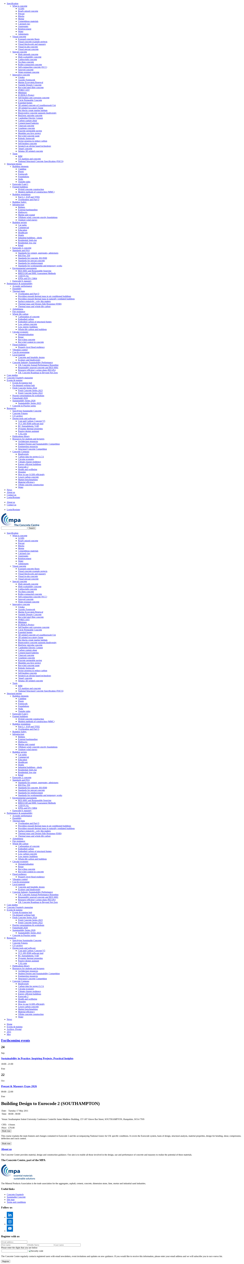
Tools (14, 153)
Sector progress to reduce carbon (32, 141)
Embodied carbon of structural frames (35, 322)
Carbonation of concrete (29, 316)
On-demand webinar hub (23, 385)
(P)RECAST (24, 90)
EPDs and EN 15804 (27, 278)
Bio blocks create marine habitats (32, 110)
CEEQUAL (23, 276)
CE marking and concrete (29, 159)
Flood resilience (19, 344)
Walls (20, 179)
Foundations (23, 176)
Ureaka (21, 77)
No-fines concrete (26, 62)
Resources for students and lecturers (28, 439)
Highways (22, 212)
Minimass (22, 92)
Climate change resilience (29, 462)
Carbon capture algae (27, 120)
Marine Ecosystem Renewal (30, 82)
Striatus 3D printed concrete (30, 151)
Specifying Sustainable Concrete (26, 411)
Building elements (20, 166)
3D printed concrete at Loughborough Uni (37, 105)
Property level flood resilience (31, 347)
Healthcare (23, 232)
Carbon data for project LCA (31, 456)
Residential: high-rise (27, 240)
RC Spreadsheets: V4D (28, 426)
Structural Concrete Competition (32, 449)
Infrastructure (18, 204)
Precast (21, 13)
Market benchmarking (28, 479)
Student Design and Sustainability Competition (39, 444)
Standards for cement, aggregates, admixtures (38, 253)
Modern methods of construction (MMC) (36, 192)
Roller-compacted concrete (30, 64)
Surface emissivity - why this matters (34, 301)
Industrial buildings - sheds (30, 238)
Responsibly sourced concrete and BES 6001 (38, 367)
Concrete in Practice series (24, 406)
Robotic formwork (26, 138)
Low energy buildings (28, 327)
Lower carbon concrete (28, 477)
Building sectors (19, 222)
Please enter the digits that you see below (19, 1247)
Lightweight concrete (27, 59)
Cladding (22, 169)
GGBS (21, 8)
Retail (20, 245)
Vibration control (20, 350)
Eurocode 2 (23, 467)
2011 (9, 1032)
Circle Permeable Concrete (30, 100)
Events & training (14, 380)
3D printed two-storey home (30, 108)
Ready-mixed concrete (28, 11)
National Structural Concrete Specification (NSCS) (40, 161)
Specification (12, 3)
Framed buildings (20, 187)
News (9, 490)
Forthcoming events (15, 1040)
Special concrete (19, 52)
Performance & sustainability (19, 283)
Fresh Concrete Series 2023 (30, 390)
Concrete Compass (20, 451)
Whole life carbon (20, 314)
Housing (22, 472)
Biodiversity (23, 454)
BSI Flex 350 (24, 255)
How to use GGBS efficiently (31, 474)
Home (9, 1024)
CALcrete (22, 434)
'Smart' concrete (25, 148)
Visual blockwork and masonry (32, 44)
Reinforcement (24, 29)
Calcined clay (24, 24)
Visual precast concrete (28, 49)
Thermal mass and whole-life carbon (34, 306)
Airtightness (17, 309)
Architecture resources (28, 441)
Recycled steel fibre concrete (31, 87)
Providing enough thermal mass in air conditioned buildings (44, 296)
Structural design (14, 164)
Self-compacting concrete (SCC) (32, 67)
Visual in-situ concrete (28, 47)
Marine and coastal (26, 215)
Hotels (21, 235)
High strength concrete (28, 54)
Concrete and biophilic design (31, 357)
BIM (20, 156)
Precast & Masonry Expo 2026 (19, 1086)
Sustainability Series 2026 (23, 400)
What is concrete (19, 6)
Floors (21, 171)
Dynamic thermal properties (30, 428)
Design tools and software (24, 418)
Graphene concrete (26, 128)
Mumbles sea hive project (29, 133)
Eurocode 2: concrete (21, 248)
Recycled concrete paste (29, 136)
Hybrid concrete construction (31, 189)
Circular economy (20, 332)
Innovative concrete (21, 75)
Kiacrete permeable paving (30, 131)
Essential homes (25, 103)
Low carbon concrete (27, 324)
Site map (11, 1199)
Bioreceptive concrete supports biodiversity (37, 113)
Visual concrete (19, 36)
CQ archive (17, 416)
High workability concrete (29, 57)
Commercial (23, 227)
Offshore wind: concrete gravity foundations (37, 217)
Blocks (21, 16)
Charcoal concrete (26, 125)
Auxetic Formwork (26, 80)
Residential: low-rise (27, 243)
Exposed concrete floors (29, 39)
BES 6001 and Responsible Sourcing (34, 271)
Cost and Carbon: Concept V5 (31, 421)
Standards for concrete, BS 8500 (32, 258)
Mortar (21, 19)
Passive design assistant (28, 431)
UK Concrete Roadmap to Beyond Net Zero (38, 372)
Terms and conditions (16, 1202)
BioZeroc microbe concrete (30, 115)
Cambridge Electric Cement (30, 118)
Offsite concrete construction (31, 484)
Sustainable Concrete (16, 1197)
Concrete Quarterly (15, 1194)
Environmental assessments (24, 268)
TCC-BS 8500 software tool (30, 423)
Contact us (11, 495)
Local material (18, 355)
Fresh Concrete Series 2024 (24, 388)
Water (20, 31)
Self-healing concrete (27, 143)
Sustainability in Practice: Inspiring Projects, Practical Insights (37, 1058)
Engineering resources (28, 446)
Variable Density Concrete (30, 85)
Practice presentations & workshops (28, 395)
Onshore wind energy (27, 220)
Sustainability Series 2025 (29, 403)
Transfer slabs (24, 181)
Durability (16, 288)
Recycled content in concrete (31, 342)
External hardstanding (28, 209)
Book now (6, 1131)
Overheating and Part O (28, 199)
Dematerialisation (26, 334)
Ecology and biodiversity (29, 360)
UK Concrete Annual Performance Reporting (38, 365)
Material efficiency (26, 482)
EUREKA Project (26, 95)
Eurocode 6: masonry (21, 281)
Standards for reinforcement (30, 263)
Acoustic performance (22, 286)
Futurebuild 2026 (20, 398)
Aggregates (23, 26)
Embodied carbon (26, 319)
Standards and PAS (21, 250)
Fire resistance (18, 311)
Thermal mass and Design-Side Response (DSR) (40, 304)
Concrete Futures (20, 413)
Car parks (22, 225)
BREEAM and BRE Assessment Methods (37, 273)
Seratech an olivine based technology (34, 146)
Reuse (21, 337)
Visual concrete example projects (32, 41)
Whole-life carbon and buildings (32, 329)
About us (11, 492)
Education (22, 230)
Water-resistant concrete (28, 72)
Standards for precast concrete (31, 260)
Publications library (21, 436)
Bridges (21, 207)
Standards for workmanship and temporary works (40, 266)
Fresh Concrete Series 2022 (30, 393)
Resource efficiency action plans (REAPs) (37, 370)
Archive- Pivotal (14, 1029)
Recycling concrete (26, 339)
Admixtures (23, 34)
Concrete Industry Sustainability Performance (32, 362)
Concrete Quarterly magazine (20, 378)
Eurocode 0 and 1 (20, 184)
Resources (11, 408)
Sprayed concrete (25, 69)
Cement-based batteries (28, 123)
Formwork (23, 174)
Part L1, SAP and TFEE (29, 197)
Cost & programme (21, 352)
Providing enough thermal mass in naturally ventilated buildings (46, 299)
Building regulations (21, 194)
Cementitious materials (28, 21)
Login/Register (13, 497)
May (9, 1034)
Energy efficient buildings (29, 464)
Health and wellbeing (27, 469)
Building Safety (19, 202)
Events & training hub (22, 383)
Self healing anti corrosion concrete (33, 97)
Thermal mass (18, 291)
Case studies (12, 375)
